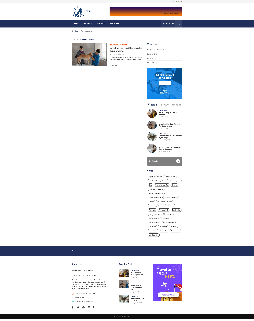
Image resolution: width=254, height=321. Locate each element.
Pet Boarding (153, 206)
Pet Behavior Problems (164, 201)
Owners (151, 201)
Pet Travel (173, 226)
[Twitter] (166, 24)
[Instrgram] (169, 24)
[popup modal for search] (179, 23)
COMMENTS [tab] (176, 105)
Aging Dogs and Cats (155, 176)
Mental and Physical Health (157, 193)
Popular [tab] (165, 105)
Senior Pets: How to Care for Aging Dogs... (170, 137)
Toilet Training (175, 231)
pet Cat (163, 206)
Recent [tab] (154, 105)
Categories (87, 24)
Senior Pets (164, 231)
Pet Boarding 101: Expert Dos (137, 274)
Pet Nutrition (176, 210)
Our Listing (101, 24)
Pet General (151, 54)
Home (76, 24)
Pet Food (171, 206)
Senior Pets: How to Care (137, 299)
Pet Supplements (154, 222)
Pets (150, 214)
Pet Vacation (153, 231)
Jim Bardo (114, 54)
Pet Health (150, 58)
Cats (150, 185)
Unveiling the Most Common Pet (136, 287)
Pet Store (166, 218)
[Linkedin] (173, 24)
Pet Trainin (152, 226)
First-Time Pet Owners (156, 189)
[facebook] (163, 24)
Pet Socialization (154, 218)
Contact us (114, 24)
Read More (113, 65)
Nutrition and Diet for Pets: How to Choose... (170, 148)
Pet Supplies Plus (168, 222)
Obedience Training (155, 197)
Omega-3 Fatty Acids (171, 197)
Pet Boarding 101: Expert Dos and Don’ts (170, 113)
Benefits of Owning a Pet (157, 181)
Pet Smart (169, 214)
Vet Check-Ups (153, 235)
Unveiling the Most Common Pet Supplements (170, 125)
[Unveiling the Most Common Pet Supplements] (124, 284)
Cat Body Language (174, 181)
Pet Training (151, 62)
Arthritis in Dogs (170, 176)
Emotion (174, 185)
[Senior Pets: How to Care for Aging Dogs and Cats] (124, 299)
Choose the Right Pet (161, 185)
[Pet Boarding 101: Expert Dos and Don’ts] (124, 273)
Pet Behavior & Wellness (118, 44)
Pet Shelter (158, 214)
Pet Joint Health (164, 210)
